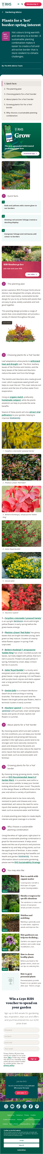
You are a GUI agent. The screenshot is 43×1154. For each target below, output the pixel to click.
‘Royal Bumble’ (14, 670)
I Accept (21, 1140)
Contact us (19, 1115)
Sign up (33, 1059)
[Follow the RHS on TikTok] (18, 1106)
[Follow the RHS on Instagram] (6, 1106)
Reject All (21, 1145)
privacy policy (9, 1065)
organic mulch (16, 397)
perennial (6, 711)
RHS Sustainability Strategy (27, 862)
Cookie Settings (21, 1150)
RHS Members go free (14, 264)
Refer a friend (13, 1124)
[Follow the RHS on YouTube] (12, 1106)
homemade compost (11, 400)
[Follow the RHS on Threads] (25, 1106)
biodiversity (14, 418)
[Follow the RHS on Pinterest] (37, 1106)
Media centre (36, 1124)
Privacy (26, 1115)
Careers (5, 1124)
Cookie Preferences (9, 1119)
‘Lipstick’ (13, 708)
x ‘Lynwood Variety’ (23, 618)
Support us (10, 1115)
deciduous (18, 621)
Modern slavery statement (32, 1119)
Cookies (33, 1115)
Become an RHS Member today (21, 1087)
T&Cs (10, 1057)
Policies (19, 1119)
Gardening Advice (13, 12)
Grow (22, 135)
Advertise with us (25, 1124)
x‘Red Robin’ (17, 632)
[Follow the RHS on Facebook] (31, 1106)
